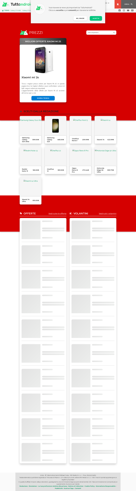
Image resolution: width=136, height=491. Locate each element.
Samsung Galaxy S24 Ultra (25, 140)
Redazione (24, 486)
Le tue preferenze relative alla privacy (52, 486)
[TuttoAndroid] (18, 4)
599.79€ (110, 170)
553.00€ (61, 170)
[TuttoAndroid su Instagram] (123, 10)
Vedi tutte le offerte (57, 213)
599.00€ (35, 140)
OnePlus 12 (50, 170)
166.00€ (36, 170)
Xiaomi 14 (100, 140)
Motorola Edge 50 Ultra (100, 170)
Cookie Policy (90, 486)
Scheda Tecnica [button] (43, 98)
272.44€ (85, 170)
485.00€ (60, 140)
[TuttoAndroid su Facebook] (119, 10)
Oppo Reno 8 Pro (75, 170)
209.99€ (85, 140)
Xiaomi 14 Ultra (25, 200)
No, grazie (80, 18)
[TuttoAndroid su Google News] (132, 10)
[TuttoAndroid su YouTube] (128, 10)
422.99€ (110, 140)
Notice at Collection (75, 486)
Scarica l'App (69, 488)
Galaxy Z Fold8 (15, 10)
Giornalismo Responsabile (105, 486)
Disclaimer (33, 486)
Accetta (96, 18)
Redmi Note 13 (25, 170)
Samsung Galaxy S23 (50, 140)
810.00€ (36, 200)
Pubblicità (59, 488)
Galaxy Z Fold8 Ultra (29, 10)
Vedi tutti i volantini (107, 213)
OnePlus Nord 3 (75, 140)
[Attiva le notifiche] (118, 4)
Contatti (78, 488)
